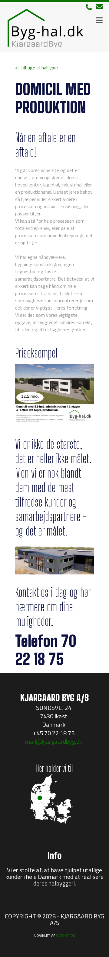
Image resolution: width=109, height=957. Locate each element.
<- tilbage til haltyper (36, 67)
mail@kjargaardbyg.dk (53, 741)
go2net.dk (65, 935)
